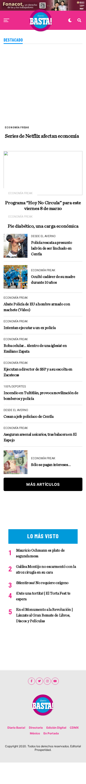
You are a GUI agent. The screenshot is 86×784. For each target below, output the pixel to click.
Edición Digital (56, 727)
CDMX (74, 727)
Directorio (36, 727)
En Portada (51, 733)
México (35, 733)
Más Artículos (42, 484)
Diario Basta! (16, 727)
